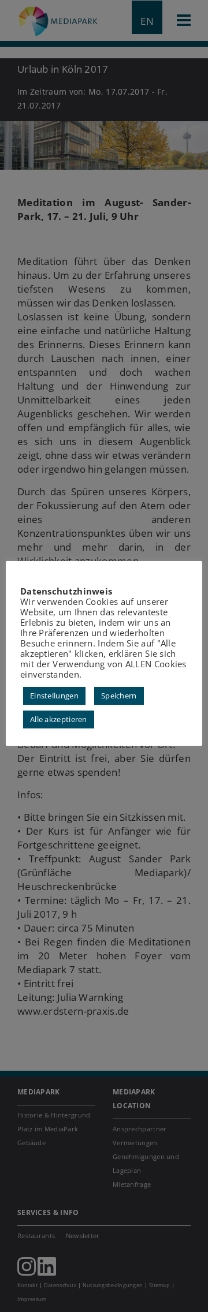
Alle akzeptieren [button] (58, 719)
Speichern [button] (119, 695)
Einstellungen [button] (54, 695)
